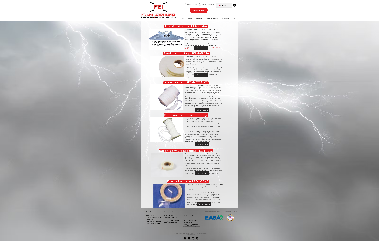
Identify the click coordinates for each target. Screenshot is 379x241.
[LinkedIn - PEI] (197, 238)
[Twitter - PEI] (189, 238)
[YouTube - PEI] (193, 238)
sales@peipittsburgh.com (153, 223)
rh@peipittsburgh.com (170, 223)
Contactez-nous (190, 234)
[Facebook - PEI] (185, 238)
